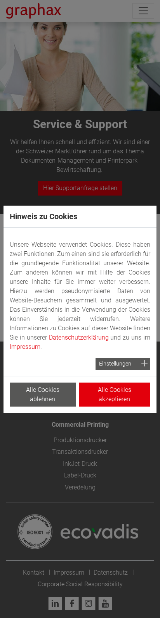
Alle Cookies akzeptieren (114, 394)
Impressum (25, 346)
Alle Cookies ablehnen (42, 394)
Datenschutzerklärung (79, 337)
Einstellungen (115, 363)
